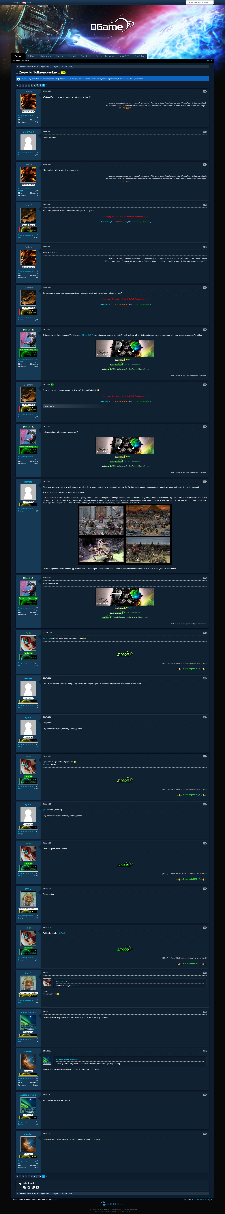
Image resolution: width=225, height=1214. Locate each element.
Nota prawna (18, 1199)
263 (204, 1095)
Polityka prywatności (50, 1199)
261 (204, 1012)
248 (204, 384)
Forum (18, 56)
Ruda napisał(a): (62, 981)
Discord (72, 56)
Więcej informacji (136, 79)
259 (204, 927)
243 (204, 164)
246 (204, 287)
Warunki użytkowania (32, 1199)
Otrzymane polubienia (25, 115)
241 (204, 91)
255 (204, 756)
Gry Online (139, 56)
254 (204, 717)
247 (204, 329)
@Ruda (46, 810)
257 (204, 843)
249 (204, 426)
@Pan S (62, 933)
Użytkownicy (45, 56)
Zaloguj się (16, 3)
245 (204, 247)
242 (204, 132)
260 (204, 973)
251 (204, 578)
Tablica (31, 56)
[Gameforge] (112, 1202)
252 (204, 633)
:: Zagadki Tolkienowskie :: (38, 72)
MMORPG (124, 56)
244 (204, 205)
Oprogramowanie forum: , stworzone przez (112, 1209)
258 (204, 888)
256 (204, 804)
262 (204, 1051)
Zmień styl (187, 1199)
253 (204, 678)
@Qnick (46, 764)
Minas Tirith (86, 335)
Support (60, 56)
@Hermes (47, 638)
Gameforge (86, 56)
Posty (20, 117)
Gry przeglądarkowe (105, 56)
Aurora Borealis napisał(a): (67, 1060)
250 (204, 481)
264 (204, 1134)
